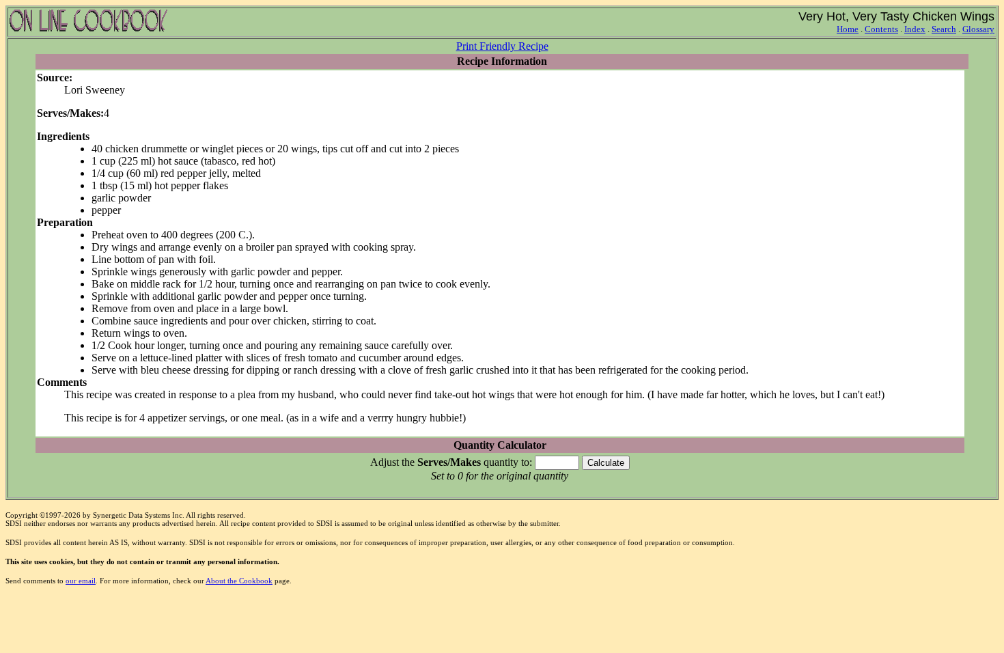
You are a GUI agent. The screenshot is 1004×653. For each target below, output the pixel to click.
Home (848, 29)
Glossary (978, 29)
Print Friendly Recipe (502, 46)
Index (914, 29)
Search (944, 29)
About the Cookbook (239, 580)
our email (81, 580)
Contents (881, 29)
